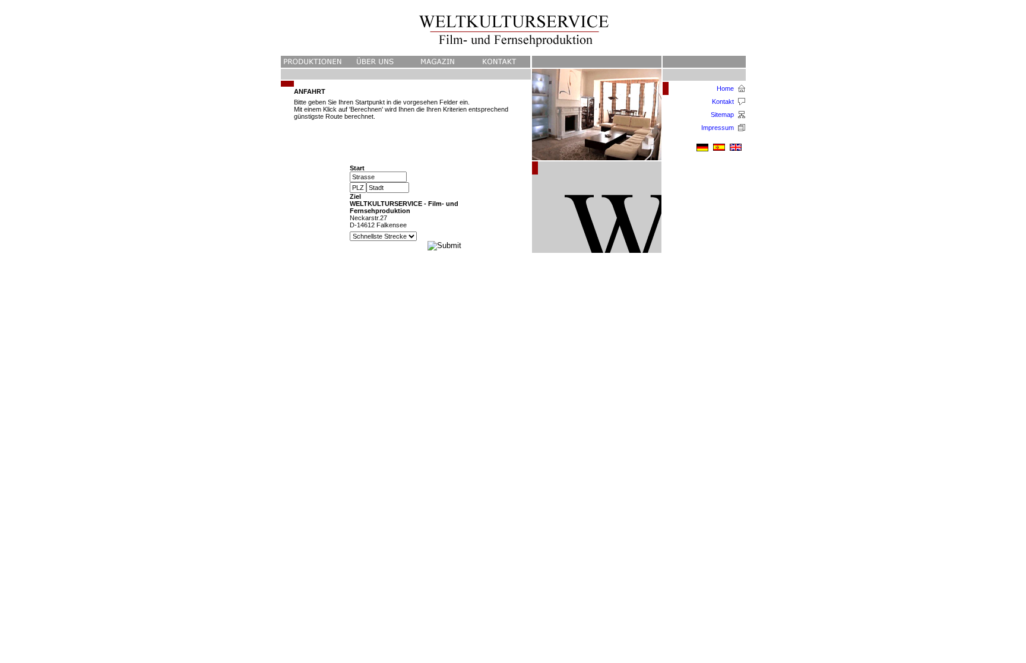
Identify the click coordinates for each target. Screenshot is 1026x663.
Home (725, 88)
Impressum (717, 127)
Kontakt (723, 101)
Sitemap (722, 114)
